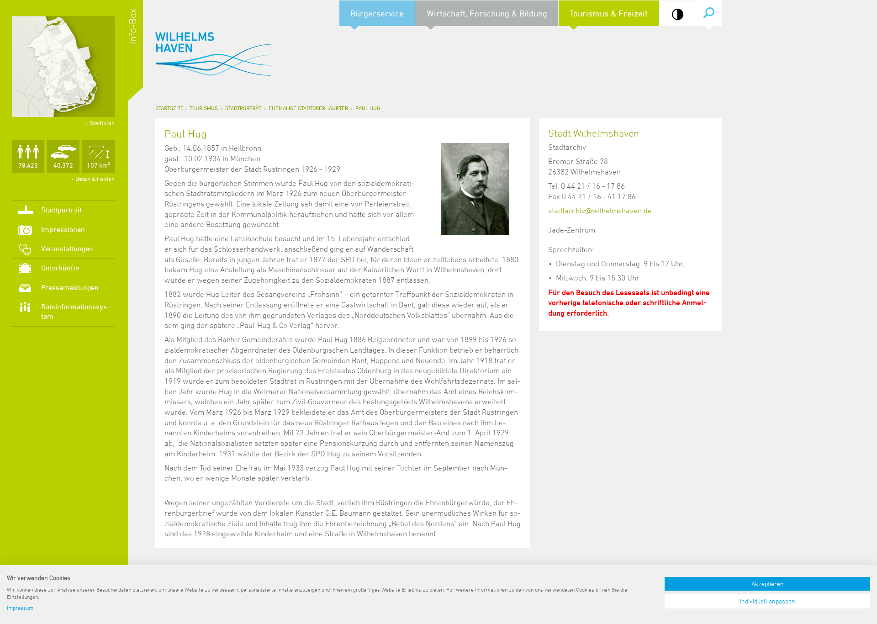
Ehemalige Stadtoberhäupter (308, 108)
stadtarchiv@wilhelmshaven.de (600, 210)
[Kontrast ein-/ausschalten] (678, 14)
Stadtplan (102, 123)
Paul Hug (367, 108)
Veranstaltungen (67, 248)
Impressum (20, 607)
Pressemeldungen (70, 287)
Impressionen (63, 229)
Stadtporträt (243, 108)
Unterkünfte (60, 268)
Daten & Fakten (95, 178)
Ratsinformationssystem (75, 311)
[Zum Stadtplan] (63, 66)
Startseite (169, 108)
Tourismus (204, 108)
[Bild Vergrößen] (475, 189)
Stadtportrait (61, 210)
